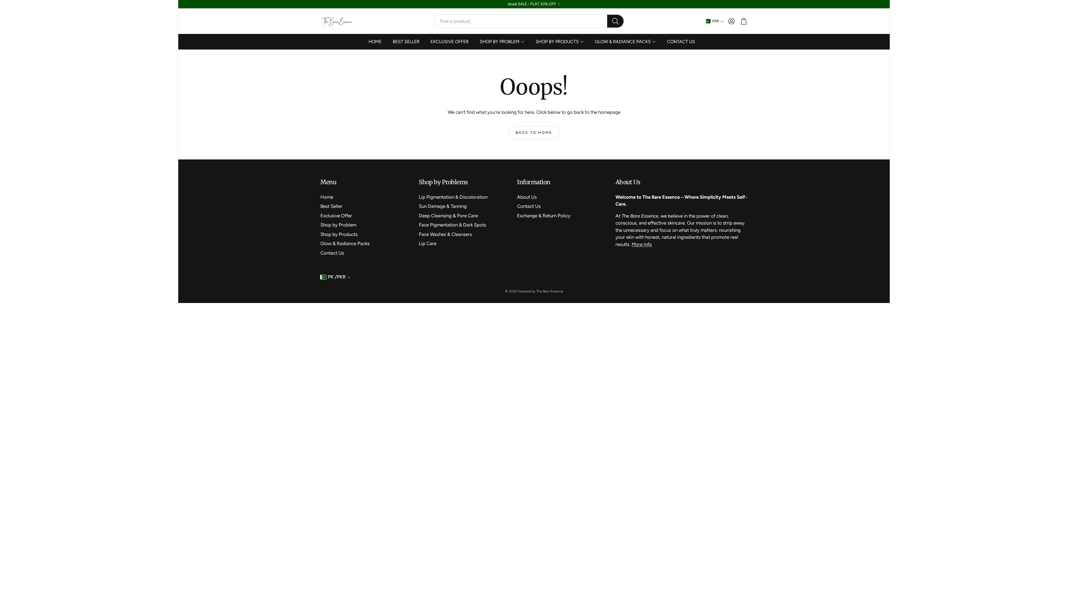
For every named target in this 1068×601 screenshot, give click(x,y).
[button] (529, 21)
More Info (642, 244)
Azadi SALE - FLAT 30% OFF (532, 4)
